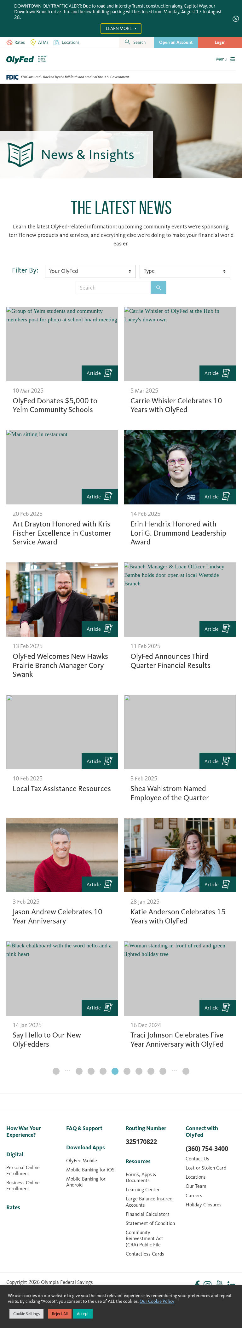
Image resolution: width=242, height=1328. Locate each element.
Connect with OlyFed (202, 1132)
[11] (150, 1071)
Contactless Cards (145, 1254)
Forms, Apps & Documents (141, 1177)
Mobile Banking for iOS (90, 1170)
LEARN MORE (119, 28)
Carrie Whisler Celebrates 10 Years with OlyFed (176, 405)
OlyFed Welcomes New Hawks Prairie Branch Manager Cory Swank (60, 665)
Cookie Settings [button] (26, 1313)
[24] (185, 1071)
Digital (14, 1154)
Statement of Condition (150, 1223)
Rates (13, 1207)
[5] (79, 1071)
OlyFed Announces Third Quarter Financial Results (170, 661)
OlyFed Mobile (81, 1161)
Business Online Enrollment (23, 1186)
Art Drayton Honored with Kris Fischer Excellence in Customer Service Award (62, 533)
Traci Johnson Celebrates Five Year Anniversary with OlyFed (177, 1040)
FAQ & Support (84, 1128)
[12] (162, 1071)
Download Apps (85, 1147)
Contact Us (197, 1159)
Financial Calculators (148, 1214)
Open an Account (176, 42)
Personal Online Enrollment (23, 1170)
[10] (138, 1071)
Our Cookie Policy (157, 1301)
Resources (138, 1161)
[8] (115, 1071)
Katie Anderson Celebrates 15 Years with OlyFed (178, 916)
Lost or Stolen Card (206, 1168)
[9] (127, 1071)
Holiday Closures (204, 1205)
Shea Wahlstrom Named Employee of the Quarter (169, 793)
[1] (56, 1071)
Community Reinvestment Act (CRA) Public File (144, 1238)
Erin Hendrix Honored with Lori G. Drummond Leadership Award (178, 533)
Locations (196, 1177)
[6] (91, 1071)
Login (220, 42)
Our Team (196, 1186)
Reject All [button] (60, 1313)
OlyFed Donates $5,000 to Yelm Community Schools (55, 405)
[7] (103, 1071)
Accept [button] (83, 1313)
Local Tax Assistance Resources (62, 788)
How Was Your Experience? (23, 1132)
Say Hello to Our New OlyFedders (47, 1040)
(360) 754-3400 (207, 1149)
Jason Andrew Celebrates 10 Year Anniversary (57, 916)
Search (158, 287)
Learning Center (143, 1190)
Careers (194, 1196)
